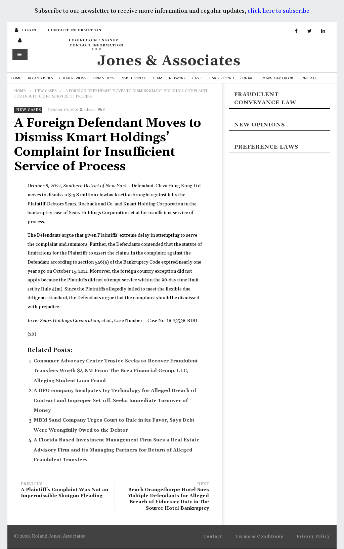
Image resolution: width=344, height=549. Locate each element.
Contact (248, 78)
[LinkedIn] (323, 31)
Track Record (221, 78)
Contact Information (74, 30)
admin (89, 109)
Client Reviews (72, 78)
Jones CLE (308, 78)
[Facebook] (296, 31)
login (29, 30)
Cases (197, 78)
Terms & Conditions (259, 536)
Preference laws (266, 147)
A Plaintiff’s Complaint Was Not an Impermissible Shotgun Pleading (64, 491)
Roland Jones (40, 78)
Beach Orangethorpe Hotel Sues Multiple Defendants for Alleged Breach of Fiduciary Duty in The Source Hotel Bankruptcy (168, 497)
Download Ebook (277, 78)
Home (16, 78)
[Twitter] (309, 31)
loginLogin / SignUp (93, 40)
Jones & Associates (169, 61)
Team (157, 78)
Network (177, 78)
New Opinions (259, 124)
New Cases (45, 91)
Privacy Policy (313, 536)
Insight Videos (133, 78)
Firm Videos (103, 78)
